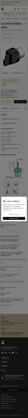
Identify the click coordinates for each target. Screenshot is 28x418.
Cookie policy (7, 210)
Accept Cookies (14, 218)
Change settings (14, 214)
